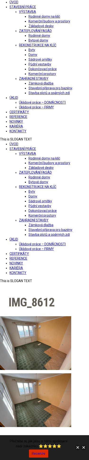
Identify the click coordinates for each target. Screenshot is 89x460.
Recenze (38, 453)
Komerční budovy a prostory (49, 21)
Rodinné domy (39, 35)
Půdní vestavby (39, 64)
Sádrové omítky (40, 59)
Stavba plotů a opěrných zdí (49, 93)
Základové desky (41, 26)
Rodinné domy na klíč (44, 16)
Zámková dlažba (40, 83)
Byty (31, 50)
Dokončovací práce (42, 69)
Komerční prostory (42, 74)
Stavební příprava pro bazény (50, 88)
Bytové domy (38, 40)
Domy (32, 55)
